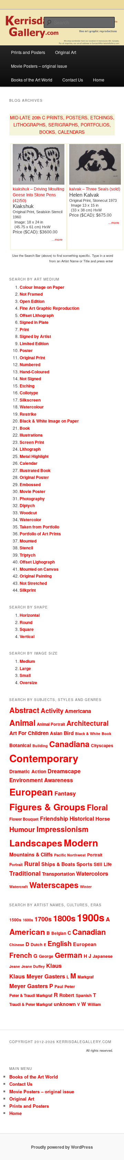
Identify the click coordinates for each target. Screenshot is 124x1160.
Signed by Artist (35, 336)
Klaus (54, 965)
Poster (26, 350)
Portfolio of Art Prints (40, 533)
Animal (22, 722)
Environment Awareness (41, 780)
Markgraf (86, 977)
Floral (97, 807)
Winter (86, 886)
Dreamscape (64, 771)
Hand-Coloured (34, 372)
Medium (27, 661)
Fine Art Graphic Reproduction (49, 308)
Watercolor (30, 519)
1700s (43, 919)
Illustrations (31, 435)
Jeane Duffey (33, 966)
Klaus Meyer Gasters (37, 976)
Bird (69, 733)
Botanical (20, 745)
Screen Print (32, 442)
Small (25, 675)
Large (25, 668)
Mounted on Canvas (39, 569)
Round (26, 622)
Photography (32, 498)
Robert (66, 995)
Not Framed (31, 294)
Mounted (28, 541)
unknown (65, 1003)
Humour (22, 829)
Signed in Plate (34, 322)
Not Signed (30, 378)
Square (27, 629)
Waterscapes (54, 884)
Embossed (30, 484)
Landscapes (35, 842)
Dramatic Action (27, 771)
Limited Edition (34, 343)
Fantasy (65, 793)
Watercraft (18, 886)
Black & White (87, 733)
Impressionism (63, 829)
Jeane (14, 966)
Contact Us (72, 80)
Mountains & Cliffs (31, 854)
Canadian (89, 932)
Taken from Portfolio (39, 527)
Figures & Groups (47, 806)
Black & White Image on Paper (49, 421)
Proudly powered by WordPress (62, 1147)
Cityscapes (102, 745)
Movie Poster (32, 491)
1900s (90, 917)
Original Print (32, 357)
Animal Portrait (51, 724)
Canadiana (69, 743)
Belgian (58, 933)
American (27, 931)
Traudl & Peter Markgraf (30, 1004)
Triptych (27, 555)
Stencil (26, 548)
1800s (64, 918)
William (94, 1004)
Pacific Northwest (70, 854)
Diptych (27, 505)
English (60, 943)
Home (98, 80)
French (20, 955)
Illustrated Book (35, 470)
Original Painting (36, 576)
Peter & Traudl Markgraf (30, 995)
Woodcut (28, 513)
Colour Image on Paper (42, 287)
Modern (81, 842)
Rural (32, 863)
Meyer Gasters (28, 986)
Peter (69, 986)
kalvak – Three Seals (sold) (94, 189)
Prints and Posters (28, 52)
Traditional (25, 873)
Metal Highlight (34, 456)
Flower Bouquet (24, 819)
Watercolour (32, 407)
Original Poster (34, 477)
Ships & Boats (58, 864)
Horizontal (30, 615)
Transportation (58, 873)
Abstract (24, 710)
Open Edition (32, 301)
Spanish (84, 995)
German (68, 955)
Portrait (94, 855)
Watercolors (92, 873)
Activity (52, 710)
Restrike (28, 414)
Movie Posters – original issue (39, 66)
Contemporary (43, 758)
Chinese (16, 944)
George (46, 956)
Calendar (29, 463)
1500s (15, 920)
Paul (58, 986)
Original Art (65, 52)
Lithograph (30, 449)
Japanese (103, 956)
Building (40, 745)
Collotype (29, 393)
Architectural (87, 723)
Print (24, 329)
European (31, 791)
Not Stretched (33, 583)
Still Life (103, 864)
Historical (82, 818)
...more (57, 239)
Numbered (30, 364)
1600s (28, 919)
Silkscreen (30, 400)
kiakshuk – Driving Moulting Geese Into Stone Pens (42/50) (38, 195)
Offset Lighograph (37, 562)
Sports (84, 864)
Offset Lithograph (37, 315)
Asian (56, 733)
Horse (102, 818)
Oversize (28, 682)
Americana (78, 711)
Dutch (36, 945)
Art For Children (29, 733)
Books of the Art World (31, 80)
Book (25, 428)
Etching (27, 386)
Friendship (54, 818)
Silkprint (28, 590)
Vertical (27, 636)
